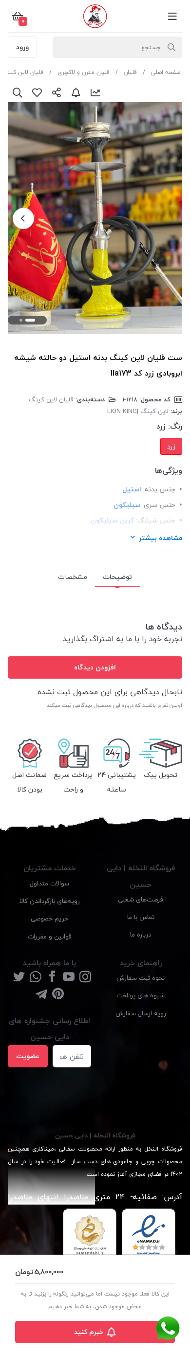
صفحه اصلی (165, 72)
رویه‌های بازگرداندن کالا (49, 900)
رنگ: (175, 426)
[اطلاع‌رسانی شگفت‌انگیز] (76, 92)
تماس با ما (140, 916)
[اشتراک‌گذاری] (56, 92)
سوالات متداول (49, 883)
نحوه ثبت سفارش (140, 977)
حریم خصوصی (49, 918)
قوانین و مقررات (50, 936)
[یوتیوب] (69, 977)
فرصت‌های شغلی (140, 899)
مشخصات (72, 577)
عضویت (27, 1056)
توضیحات (117, 577)
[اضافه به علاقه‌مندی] (37, 92)
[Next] (23, 218)
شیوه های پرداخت (140, 995)
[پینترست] (58, 994)
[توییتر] (19, 977)
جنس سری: (158, 505)
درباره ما (140, 934)
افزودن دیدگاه (95, 667)
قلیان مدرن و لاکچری (83, 72)
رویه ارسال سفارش (140, 1013)
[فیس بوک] (52, 977)
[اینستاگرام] (85, 977)
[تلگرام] (41, 994)
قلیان (130, 72)
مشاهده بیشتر (160, 538)
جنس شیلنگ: (155, 520)
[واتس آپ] (35, 977)
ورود (22, 47)
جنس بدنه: (159, 489)
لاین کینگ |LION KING (138, 411)
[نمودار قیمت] (95, 92)
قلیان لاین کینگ (22, 72)
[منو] (172, 16)
